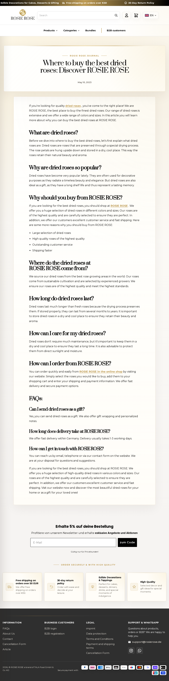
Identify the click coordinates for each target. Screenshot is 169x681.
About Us (9, 633)
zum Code (127, 542)
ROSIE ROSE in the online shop (100, 371)
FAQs (6, 628)
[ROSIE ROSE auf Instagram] (131, 650)
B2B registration (54, 633)
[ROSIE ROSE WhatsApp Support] (139, 650)
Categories (70, 30)
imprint (90, 628)
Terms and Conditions (99, 638)
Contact (8, 638)
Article (7, 649)
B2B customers (116, 30)
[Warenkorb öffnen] (136, 15)
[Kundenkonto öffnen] (126, 15)
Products (49, 30)
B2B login (50, 628)
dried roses (73, 105)
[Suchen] (116, 15)
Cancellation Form (14, 644)
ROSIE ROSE (119, 205)
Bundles (90, 30)
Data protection (96, 633)
